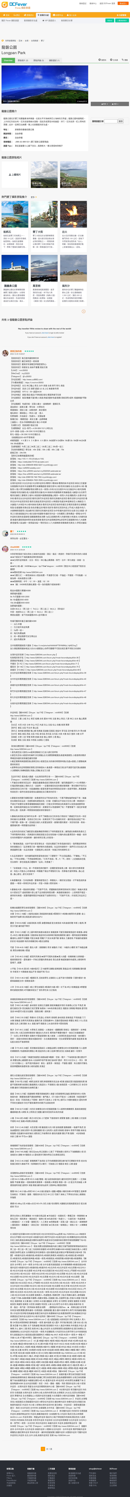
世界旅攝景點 (10, 40)
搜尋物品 (51, 1487)
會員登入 (123, 3)
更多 (33, 197)
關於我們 (113, 1473)
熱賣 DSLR (93, 1482)
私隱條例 (113, 1478)
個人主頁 (72, 15)
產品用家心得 (32, 1482)
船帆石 (7, 232)
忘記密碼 (113, 1485)
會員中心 (93, 3)
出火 (64, 232)
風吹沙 (66, 286)
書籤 (126, 60)
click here (45, 333)
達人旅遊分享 (73, 1482)
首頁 (7, 15)
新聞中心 (10, 1473)
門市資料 (92, 1473)
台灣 (26, 40)
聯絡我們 (113, 1480)
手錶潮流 (51, 1485)
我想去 (103, 60)
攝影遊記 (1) (54, 60)
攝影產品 (51, 1475)
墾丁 (42, 40)
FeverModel (11, 1480)
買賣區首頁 (52, 1473)
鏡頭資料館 (31, 1475)
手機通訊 (51, 1478)
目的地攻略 (72, 1478)
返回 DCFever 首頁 (107, 3)
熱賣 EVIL (93, 1485)
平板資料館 (31, 1480)
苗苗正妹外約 (16, 351)
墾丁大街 (38, 232)
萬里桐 (36, 286)
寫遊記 (109, 20)
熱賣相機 (92, 1478)
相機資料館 (31, 1473)
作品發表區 (11, 1482)
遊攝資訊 (30, 15)
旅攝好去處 (44, 15)
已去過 (115, 60)
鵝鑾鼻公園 (10, 286)
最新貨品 (92, 1475)
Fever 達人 (11, 1475)
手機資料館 (31, 1478)
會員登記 (82, 3)
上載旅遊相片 (122, 20)
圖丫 (12, 531)
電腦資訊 (51, 1480)
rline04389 (14, 547)
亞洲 (20, 40)
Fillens (9, 1478)
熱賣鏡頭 (92, 1480)
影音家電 (51, 1482)
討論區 (9, 1485)
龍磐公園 (36, 183)
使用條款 (113, 1475)
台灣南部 (34, 40)
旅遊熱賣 (72, 1475)
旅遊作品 (59, 15)
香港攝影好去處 (74, 1473)
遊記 (18, 15)
